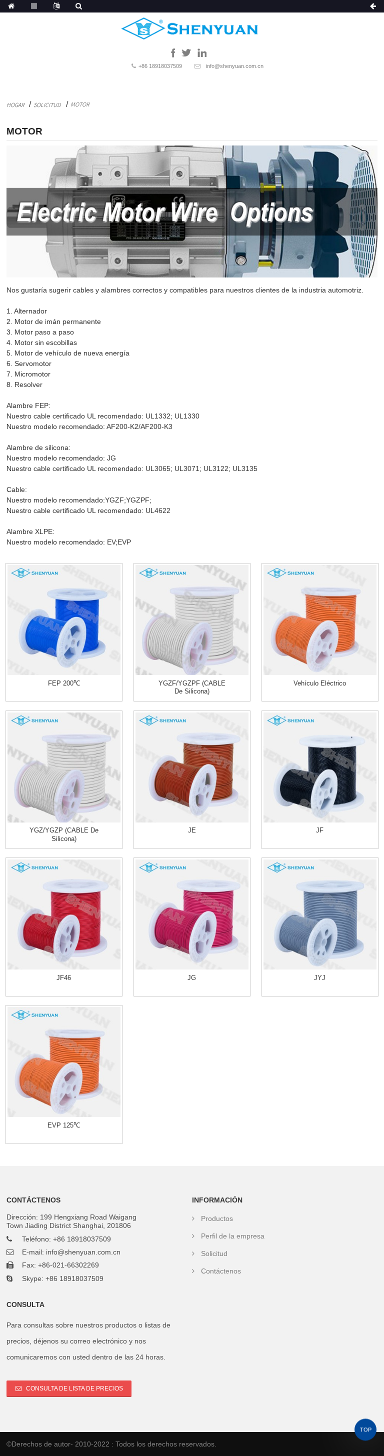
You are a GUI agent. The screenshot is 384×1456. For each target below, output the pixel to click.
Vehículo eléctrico (320, 683)
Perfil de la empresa (232, 1236)
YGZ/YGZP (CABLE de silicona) (64, 834)
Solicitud (47, 104)
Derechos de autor (41, 1444)
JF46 (63, 978)
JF (320, 830)
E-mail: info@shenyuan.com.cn (71, 1252)
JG (192, 978)
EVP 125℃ (64, 1125)
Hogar (15, 104)
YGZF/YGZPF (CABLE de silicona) (192, 688)
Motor (80, 104)
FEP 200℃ (64, 683)
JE (192, 830)
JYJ (320, 978)
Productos (217, 1218)
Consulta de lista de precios (74, 1388)
